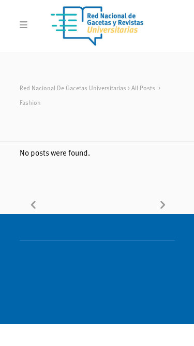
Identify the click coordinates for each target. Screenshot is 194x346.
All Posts (143, 89)
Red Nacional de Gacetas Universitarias (73, 89)
